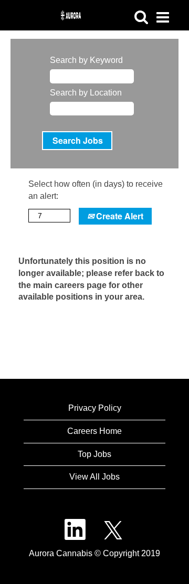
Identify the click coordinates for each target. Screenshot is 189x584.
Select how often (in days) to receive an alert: (95, 189)
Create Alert (118, 216)
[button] (162, 18)
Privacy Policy (94, 408)
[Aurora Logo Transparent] (0, 11)
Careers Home (94, 431)
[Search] (141, 17)
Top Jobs (94, 454)
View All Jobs (94, 476)
